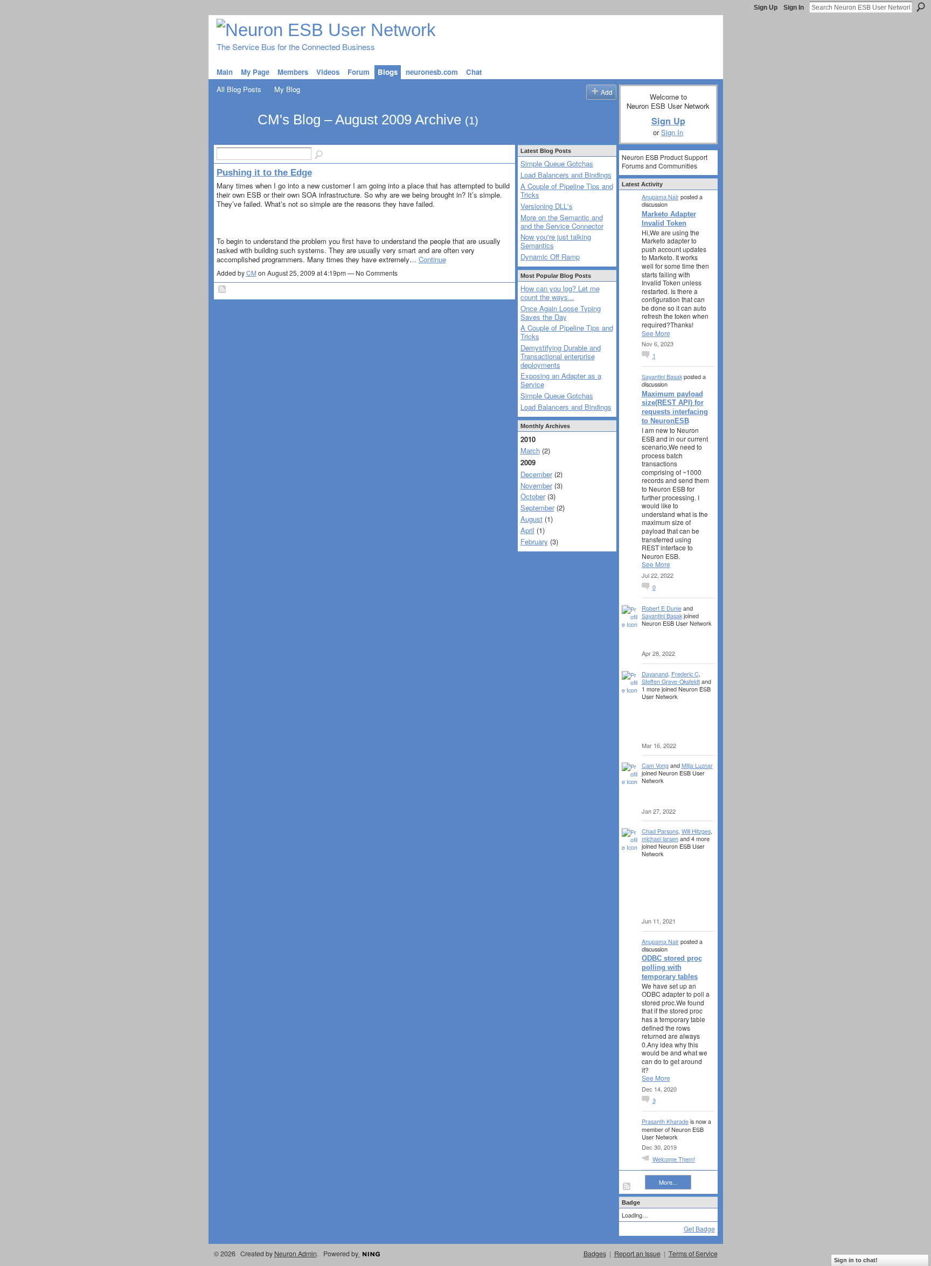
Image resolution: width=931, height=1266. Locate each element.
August (531, 519)
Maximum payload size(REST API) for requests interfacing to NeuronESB (675, 407)
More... (668, 1182)
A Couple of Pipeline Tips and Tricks (566, 190)
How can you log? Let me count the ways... (560, 292)
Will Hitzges (696, 831)
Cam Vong (655, 765)
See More (656, 333)
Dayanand (655, 673)
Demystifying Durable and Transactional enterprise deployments (560, 355)
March (530, 450)
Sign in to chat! (856, 1260)
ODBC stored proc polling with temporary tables (672, 967)
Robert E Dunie (662, 608)
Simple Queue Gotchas (556, 163)
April (527, 530)
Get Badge (699, 1228)
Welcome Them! (673, 1159)
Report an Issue (637, 1253)
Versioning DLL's (546, 206)
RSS (222, 290)
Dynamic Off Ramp (550, 256)
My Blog (287, 89)
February (534, 541)
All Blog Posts (239, 89)
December (536, 474)
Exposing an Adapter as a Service (560, 379)
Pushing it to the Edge (264, 172)
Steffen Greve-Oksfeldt (671, 681)
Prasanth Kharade (665, 1121)
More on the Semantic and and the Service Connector (561, 221)
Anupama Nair (660, 196)
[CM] (234, 139)
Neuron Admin (295, 1253)
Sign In (793, 7)
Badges (594, 1253)
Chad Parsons (660, 831)
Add (607, 91)
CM (251, 272)
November (536, 485)
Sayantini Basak (662, 376)
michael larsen (660, 838)
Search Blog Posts (319, 155)
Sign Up (765, 7)
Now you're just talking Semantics (555, 241)
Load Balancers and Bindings (566, 175)
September (537, 507)
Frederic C (685, 673)
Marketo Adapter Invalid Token (669, 218)
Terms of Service (693, 1253)
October (532, 496)
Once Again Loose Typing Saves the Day (560, 312)
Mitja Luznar (697, 765)
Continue (432, 259)
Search (920, 7)
